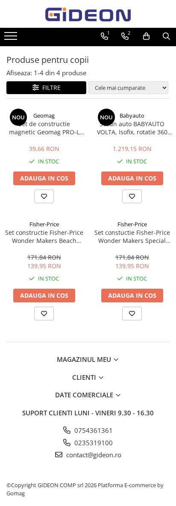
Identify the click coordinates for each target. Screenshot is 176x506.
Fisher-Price (44, 224)
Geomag (44, 115)
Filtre (50, 87)
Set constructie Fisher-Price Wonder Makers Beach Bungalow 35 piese (44, 236)
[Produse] (11, 38)
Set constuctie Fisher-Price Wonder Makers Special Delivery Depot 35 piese (132, 236)
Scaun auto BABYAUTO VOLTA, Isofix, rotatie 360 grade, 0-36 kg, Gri (132, 128)
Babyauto (132, 115)
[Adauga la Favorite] (44, 196)
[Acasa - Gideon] (88, 13)
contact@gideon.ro (93, 454)
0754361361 (93, 430)
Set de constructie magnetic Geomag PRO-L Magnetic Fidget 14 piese (44, 128)
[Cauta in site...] (166, 36)
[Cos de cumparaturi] (146, 36)
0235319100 (93, 442)
